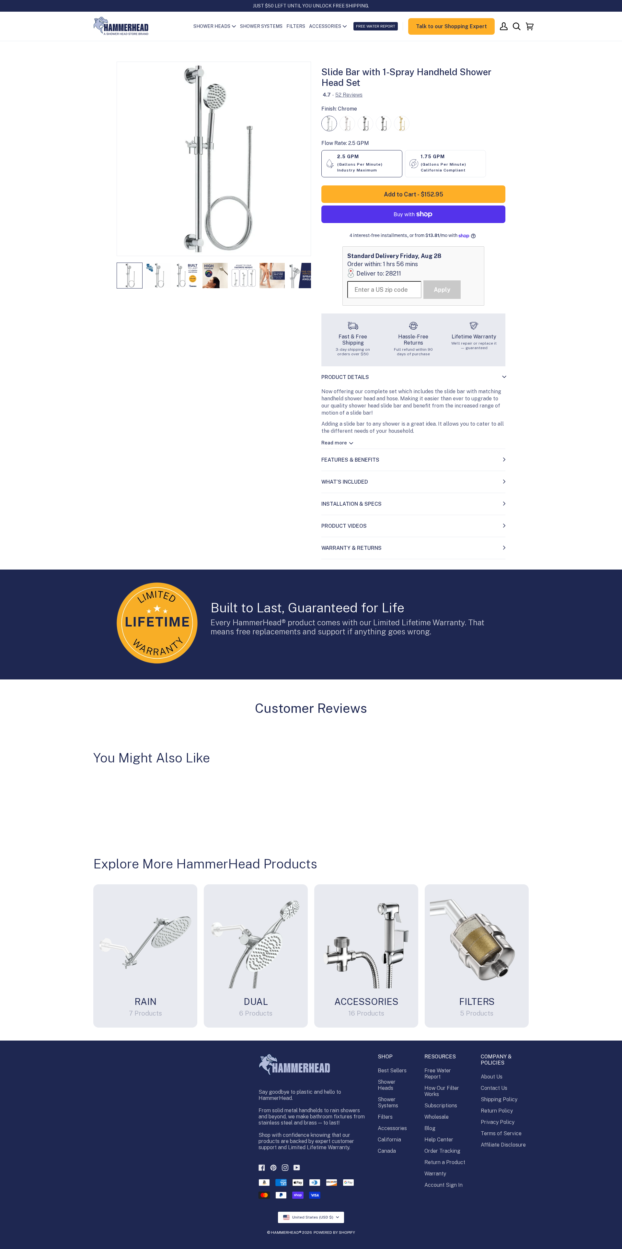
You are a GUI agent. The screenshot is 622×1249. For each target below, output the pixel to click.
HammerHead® (286, 1232)
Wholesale (436, 1117)
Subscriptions (440, 1105)
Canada (387, 1151)
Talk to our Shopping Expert (451, 26)
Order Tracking (442, 1151)
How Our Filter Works (441, 1091)
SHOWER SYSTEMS (261, 26)
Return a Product (444, 1162)
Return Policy (497, 1111)
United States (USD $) (312, 1217)
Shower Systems (388, 1102)
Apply (442, 289)
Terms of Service (501, 1133)
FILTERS (295, 26)
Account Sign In (443, 1185)
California (389, 1140)
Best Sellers (392, 1070)
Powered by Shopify (334, 1232)
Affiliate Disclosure (503, 1145)
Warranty (435, 1174)
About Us (491, 1077)
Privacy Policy (497, 1122)
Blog (429, 1128)
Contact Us (494, 1088)
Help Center (438, 1140)
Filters (385, 1117)
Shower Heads (387, 1085)
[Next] (301, 159)
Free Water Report (437, 1073)
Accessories (392, 1128)
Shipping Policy (499, 1099)
